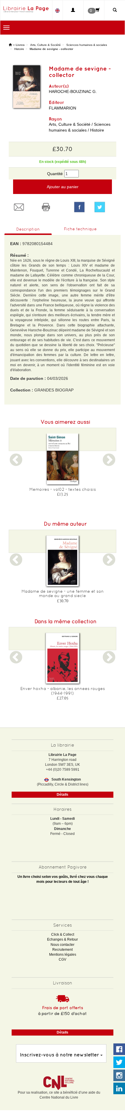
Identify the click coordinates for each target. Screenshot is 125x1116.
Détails (62, 794)
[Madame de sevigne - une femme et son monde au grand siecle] (62, 560)
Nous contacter (62, 945)
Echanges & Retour (62, 939)
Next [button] (109, 464)
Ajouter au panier (62, 186)
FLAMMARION (62, 108)
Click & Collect (62, 934)
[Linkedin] (119, 1088)
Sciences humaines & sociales (86, 44)
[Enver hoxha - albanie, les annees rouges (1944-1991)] (62, 658)
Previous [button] (16, 464)
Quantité (55, 173)
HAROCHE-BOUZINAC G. (73, 91)
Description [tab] (28, 229)
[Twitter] (103, 207)
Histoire (19, 49)
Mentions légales (62, 955)
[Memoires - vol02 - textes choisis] (62, 459)
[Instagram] (119, 1075)
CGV (62, 959)
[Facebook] (79, 207)
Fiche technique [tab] (80, 229)
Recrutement (62, 950)
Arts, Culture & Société (45, 44)
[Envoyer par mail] (22, 207)
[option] (62, 467)
